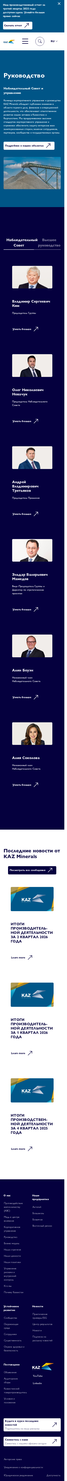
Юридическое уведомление (18, 1475)
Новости (37, 1330)
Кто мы (8, 1286)
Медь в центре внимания (11, 1218)
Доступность (53, 1475)
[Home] (9, 41)
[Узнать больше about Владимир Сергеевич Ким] (32, 301)
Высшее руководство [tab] (49, 243)
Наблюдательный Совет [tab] (20, 243)
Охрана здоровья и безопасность (14, 1348)
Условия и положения (9, 1400)
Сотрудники (10, 1334)
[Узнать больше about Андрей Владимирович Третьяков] (32, 483)
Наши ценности (12, 1255)
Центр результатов (42, 1324)
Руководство (10, 1237)
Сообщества (10, 1317)
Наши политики (12, 1262)
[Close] (59, 3)
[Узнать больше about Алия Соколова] (32, 757)
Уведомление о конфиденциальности (23, 1467)
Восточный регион (42, 1225)
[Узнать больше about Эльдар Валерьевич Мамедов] (32, 578)
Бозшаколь (38, 1213)
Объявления (10, 1372)
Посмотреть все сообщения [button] (27, 870)
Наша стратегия (12, 1249)
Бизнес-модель (11, 1243)
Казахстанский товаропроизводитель (15, 1390)
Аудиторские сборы (11, 1380)
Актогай (37, 1207)
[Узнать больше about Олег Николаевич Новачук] (32, 391)
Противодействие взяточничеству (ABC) (13, 1207)
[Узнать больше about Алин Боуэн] (32, 669)
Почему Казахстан (13, 1292)
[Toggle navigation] (25, 41)
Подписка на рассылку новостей (42, 1338)
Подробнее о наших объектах (24, 145)
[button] (54, 41)
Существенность (13, 1340)
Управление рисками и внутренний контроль (10, 1274)
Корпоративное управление (12, 1228)
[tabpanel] (32, 529)
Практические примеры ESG (40, 1315)
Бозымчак (38, 1219)
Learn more (18, 957)
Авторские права (13, 1459)
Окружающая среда (11, 1325)
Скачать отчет (13, 25)
